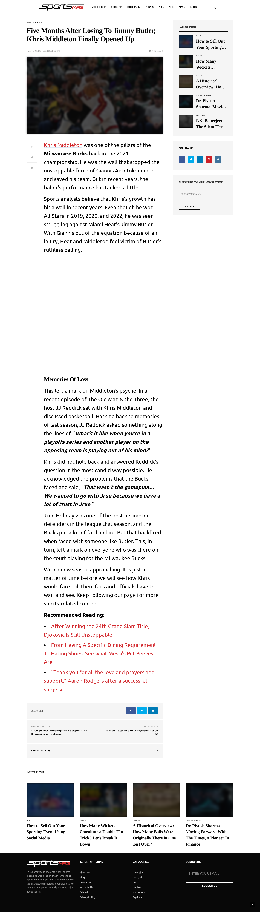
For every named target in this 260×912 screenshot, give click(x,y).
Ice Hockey (139, 892)
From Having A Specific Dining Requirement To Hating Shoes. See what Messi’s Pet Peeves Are (100, 653)
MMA (182, 7)
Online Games (203, 96)
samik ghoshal (34, 51)
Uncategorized (34, 22)
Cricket (116, 7)
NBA (161, 7)
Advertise (85, 892)
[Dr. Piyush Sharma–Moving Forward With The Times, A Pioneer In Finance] (186, 101)
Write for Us (86, 887)
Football (133, 7)
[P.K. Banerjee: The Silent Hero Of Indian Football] (186, 121)
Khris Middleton (63, 145)
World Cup (99, 7)
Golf (135, 882)
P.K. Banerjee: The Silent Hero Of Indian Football (210, 124)
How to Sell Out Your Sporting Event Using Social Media (210, 44)
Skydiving (138, 897)
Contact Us (86, 882)
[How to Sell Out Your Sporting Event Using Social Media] (186, 41)
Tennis (149, 7)
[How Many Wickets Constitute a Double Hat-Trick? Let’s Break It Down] (186, 61)
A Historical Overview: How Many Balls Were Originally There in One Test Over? (211, 84)
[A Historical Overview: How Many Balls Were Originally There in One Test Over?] (186, 81)
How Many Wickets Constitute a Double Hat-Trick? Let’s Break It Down (209, 64)
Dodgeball (138, 872)
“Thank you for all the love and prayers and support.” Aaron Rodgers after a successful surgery (99, 680)
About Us (85, 872)
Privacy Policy (87, 897)
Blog (193, 7)
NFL (171, 7)
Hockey (137, 887)
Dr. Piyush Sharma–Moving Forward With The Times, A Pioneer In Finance (211, 104)
